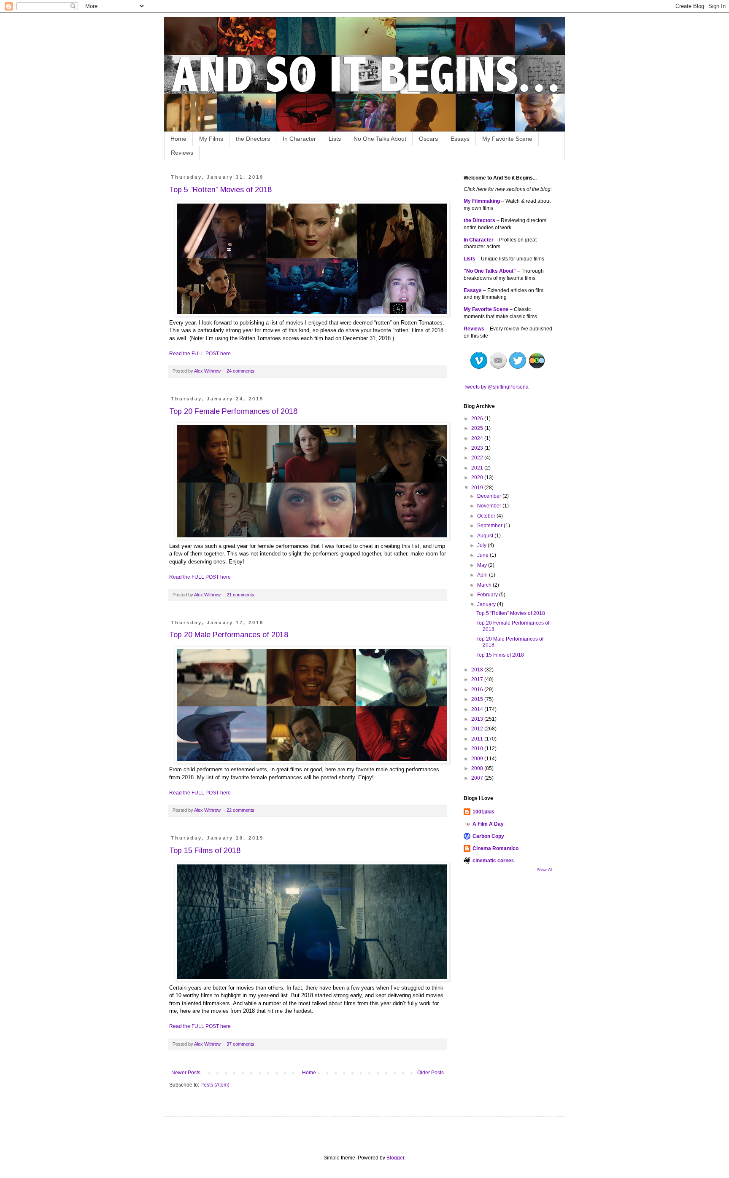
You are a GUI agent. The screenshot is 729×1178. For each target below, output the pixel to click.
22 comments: (242, 810)
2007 (477, 778)
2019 (477, 488)
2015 (477, 699)
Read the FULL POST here (200, 354)
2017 (477, 679)
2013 (477, 719)
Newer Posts (185, 1073)
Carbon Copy (488, 836)
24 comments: (242, 370)
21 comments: (242, 594)
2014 (477, 709)
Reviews (182, 152)
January (487, 604)
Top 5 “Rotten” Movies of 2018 (220, 189)
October (487, 516)
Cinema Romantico (495, 848)
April (483, 575)
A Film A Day (488, 824)
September (490, 526)
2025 (477, 428)
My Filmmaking (482, 201)
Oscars (428, 138)
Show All (544, 870)
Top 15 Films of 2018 (204, 850)
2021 (477, 468)
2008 (477, 768)
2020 (477, 477)
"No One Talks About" (490, 271)
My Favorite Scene (507, 138)
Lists (335, 138)
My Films (211, 138)
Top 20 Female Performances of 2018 (233, 411)
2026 (477, 418)
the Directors (253, 138)
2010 (477, 748)
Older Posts (430, 1073)
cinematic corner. (493, 861)
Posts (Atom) (215, 1085)
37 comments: (242, 1044)
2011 (477, 739)
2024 (477, 438)
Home (178, 138)
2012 (477, 729)
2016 (477, 689)
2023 (477, 448)
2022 (477, 458)
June (483, 555)
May (482, 565)
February (488, 595)
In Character (299, 138)
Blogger (395, 1158)
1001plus (483, 812)
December (489, 496)
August (485, 536)
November (489, 506)
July (482, 545)
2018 (477, 670)
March (485, 585)
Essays (460, 138)
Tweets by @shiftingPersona (496, 387)
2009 (477, 759)
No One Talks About (380, 138)
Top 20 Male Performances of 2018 (228, 635)
